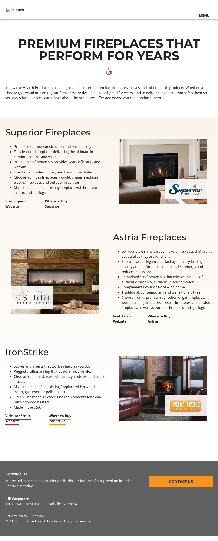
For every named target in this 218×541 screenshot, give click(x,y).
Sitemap (37, 516)
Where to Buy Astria (159, 319)
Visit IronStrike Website (18, 418)
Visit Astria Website (122, 319)
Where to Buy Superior (56, 204)
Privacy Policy (16, 516)
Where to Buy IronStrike (60, 418)
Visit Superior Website (16, 204)
